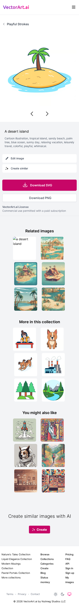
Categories (46, 563)
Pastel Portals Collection (16, 573)
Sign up (69, 573)
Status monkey (45, 580)
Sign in (69, 568)
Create (44, 568)
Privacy (22, 594)
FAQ (67, 559)
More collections (11, 577)
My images (69, 580)
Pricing (69, 554)
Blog (43, 573)
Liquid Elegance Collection (17, 559)
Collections (47, 559)
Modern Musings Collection (11, 566)
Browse (44, 554)
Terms (9, 594)
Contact (35, 594)
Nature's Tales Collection (16, 554)
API (67, 563)
